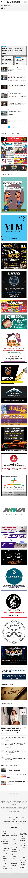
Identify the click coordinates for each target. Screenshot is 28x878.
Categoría (5, 5)
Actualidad (4, 829)
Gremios (14, 854)
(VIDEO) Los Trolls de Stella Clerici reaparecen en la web (20, 61)
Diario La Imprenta (9, 873)
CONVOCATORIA (5, 848)
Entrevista (14, 849)
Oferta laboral (23, 840)
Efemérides (14, 831)
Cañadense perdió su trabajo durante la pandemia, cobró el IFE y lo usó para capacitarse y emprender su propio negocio (11, 729)
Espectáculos (14, 851)
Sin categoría (23, 860)
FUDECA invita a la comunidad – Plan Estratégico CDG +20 (14, 821)
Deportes (5, 860)
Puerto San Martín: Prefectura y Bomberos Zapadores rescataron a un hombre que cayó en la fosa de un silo (17, 95)
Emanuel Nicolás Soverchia (15, 72)
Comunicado (5, 846)
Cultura (5, 856)
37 (16, 127)
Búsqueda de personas (5, 837)
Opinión (23, 842)
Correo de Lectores (5, 853)
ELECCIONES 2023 (14, 839)
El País (14, 833)
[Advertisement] (14, 26)
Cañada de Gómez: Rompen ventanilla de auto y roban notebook (16, 769)
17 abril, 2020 (10, 784)
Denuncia (5, 858)
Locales (4, 46)
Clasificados (5, 845)
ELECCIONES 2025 (14, 841)
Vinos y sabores (23, 867)
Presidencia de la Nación (23, 851)
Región (23, 853)
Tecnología (23, 864)
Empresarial (14, 847)
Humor (14, 858)
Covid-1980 (4, 855)
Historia (14, 856)
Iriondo (14, 865)
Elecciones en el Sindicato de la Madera (14, 845)
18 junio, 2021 (23, 72)
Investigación (18, 57)
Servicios (23, 858)
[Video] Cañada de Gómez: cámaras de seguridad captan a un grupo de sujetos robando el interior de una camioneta (7, 60)
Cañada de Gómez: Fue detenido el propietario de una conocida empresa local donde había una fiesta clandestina (16, 758)
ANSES (4, 833)
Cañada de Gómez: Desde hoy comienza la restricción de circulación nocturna (17, 113)
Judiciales (14, 867)
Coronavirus (5, 850)
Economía (5, 866)
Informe (14, 860)
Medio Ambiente (23, 831)
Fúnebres (14, 853)
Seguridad (23, 857)
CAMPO (5, 839)
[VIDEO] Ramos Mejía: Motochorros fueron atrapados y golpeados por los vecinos (17, 87)
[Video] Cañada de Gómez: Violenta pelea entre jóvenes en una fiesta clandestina (15, 738)
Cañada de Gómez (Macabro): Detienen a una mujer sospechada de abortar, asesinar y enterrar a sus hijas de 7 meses (16, 751)
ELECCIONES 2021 (14, 836)
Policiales (23, 847)
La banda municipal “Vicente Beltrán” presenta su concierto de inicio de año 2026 (17, 776)
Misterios (23, 838)
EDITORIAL (4, 868)
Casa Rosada (5, 843)
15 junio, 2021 (23, 80)
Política (23, 849)
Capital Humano (4, 841)
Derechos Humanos (5, 864)
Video (9, 5)
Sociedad (23, 862)
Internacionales (14, 861)
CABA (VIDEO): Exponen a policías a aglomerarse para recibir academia (16, 782)
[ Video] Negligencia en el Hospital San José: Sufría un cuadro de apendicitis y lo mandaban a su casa (17, 77)
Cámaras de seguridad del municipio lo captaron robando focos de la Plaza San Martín (17, 69)
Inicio (2, 5)
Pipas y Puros (23, 845)
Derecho (5, 862)
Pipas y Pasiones (23, 843)
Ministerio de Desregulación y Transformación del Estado (23, 835)
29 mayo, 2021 (23, 89)
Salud (23, 855)
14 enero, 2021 (23, 107)
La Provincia (14, 868)
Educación (14, 829)
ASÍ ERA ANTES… (5, 835)
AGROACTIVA (5, 831)
